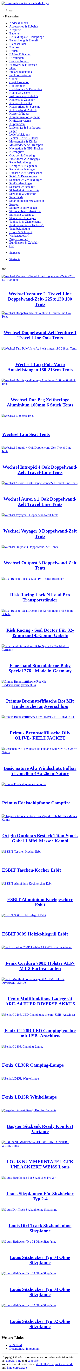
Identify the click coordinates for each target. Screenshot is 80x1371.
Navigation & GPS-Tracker (26, 148)
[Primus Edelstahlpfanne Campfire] (24, 784)
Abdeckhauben (18, 23)
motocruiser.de (64, 1364)
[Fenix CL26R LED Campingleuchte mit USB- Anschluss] (38, 1014)
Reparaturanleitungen (22, 169)
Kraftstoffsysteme (20, 120)
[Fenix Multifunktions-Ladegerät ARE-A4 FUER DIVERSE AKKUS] (40, 982)
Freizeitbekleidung (20, 71)
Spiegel (13, 204)
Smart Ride (16, 197)
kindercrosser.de (17, 1367)
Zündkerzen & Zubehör (23, 242)
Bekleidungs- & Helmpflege (26, 37)
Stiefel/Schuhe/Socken (23, 207)
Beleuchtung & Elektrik (23, 40)
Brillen (13, 50)
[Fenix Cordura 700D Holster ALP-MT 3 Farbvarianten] (37, 947)
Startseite (14, 252)
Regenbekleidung (20, 162)
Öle (11, 246)
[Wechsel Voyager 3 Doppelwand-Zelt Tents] (30, 515)
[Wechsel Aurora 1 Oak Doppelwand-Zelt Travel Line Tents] (39, 483)
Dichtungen (16, 57)
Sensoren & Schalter (21, 186)
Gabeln (13, 78)
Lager (13, 131)
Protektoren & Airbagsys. (24, 159)
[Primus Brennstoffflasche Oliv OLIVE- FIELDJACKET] (38, 717)
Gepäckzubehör (19, 82)
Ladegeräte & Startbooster (25, 127)
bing (18, 1360)
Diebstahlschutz (19, 61)
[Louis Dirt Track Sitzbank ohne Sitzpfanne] (29, 1209)
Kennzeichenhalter (20, 103)
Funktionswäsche (20, 75)
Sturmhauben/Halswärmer (25, 211)
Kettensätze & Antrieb (23, 110)
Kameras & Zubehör (22, 99)
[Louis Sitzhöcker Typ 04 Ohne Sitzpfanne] (29, 1241)
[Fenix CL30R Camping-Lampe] (22, 1046)
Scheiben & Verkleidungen (25, 179)
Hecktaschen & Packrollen (25, 89)
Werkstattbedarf (19, 235)
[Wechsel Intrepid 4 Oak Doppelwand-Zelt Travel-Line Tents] (40, 451)
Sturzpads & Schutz (21, 214)
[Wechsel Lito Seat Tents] (18, 415)
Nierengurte (16, 152)
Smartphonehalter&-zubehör (26, 200)
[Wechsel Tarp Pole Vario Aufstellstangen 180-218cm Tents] (39, 348)
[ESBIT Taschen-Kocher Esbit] (21, 851)
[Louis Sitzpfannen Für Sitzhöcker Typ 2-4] (29, 1177)
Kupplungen (17, 124)
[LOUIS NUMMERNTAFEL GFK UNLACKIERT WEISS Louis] (40, 1145)
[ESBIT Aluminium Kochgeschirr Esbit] (27, 883)
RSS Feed (15, 1345)
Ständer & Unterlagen (22, 218)
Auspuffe (15, 30)
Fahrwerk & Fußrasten (23, 64)
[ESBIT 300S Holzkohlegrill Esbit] (24, 915)
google (10, 1360)
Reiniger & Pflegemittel (23, 166)
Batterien (14, 33)
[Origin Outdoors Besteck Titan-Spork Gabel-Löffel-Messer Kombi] (40, 819)
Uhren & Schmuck (20, 232)
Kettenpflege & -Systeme (24, 106)
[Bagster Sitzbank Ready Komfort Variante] (29, 1110)
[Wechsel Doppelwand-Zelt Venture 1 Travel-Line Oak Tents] (40, 316)
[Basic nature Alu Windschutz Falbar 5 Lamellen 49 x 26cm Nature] (40, 752)
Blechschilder (17, 44)
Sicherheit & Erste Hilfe (24, 190)
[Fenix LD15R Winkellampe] (20, 1078)
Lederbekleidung (19, 134)
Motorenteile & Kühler (23, 141)
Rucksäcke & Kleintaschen (26, 172)
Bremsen (14, 47)
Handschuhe (17, 85)
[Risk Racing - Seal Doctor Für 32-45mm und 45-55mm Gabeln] (40, 614)
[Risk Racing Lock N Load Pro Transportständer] (32, 578)
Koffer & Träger (19, 113)
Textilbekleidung (19, 228)
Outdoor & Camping (22, 155)
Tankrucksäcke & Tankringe (26, 225)
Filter (12, 68)
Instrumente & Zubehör (23, 96)
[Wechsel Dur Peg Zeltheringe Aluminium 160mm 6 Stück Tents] (40, 383)
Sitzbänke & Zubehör (22, 193)
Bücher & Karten (19, 54)
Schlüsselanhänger (20, 183)
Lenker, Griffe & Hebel (23, 138)
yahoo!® (33, 1360)
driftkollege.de (45, 1364)
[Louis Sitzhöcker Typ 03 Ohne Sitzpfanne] (29, 1273)
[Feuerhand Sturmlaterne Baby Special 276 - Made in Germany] (40, 649)
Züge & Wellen (18, 239)
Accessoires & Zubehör (23, 26)
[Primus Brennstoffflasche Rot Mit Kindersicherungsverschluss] (40, 685)
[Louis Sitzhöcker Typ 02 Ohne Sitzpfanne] (29, 1305)
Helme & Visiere (19, 92)
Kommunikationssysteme (24, 117)
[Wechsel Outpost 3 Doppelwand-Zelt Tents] (30, 547)
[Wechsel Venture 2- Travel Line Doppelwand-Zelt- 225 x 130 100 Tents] (40, 279)
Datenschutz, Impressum (24, 1348)
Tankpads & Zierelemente (25, 221)
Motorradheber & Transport (26, 145)
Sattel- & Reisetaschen (23, 176)
